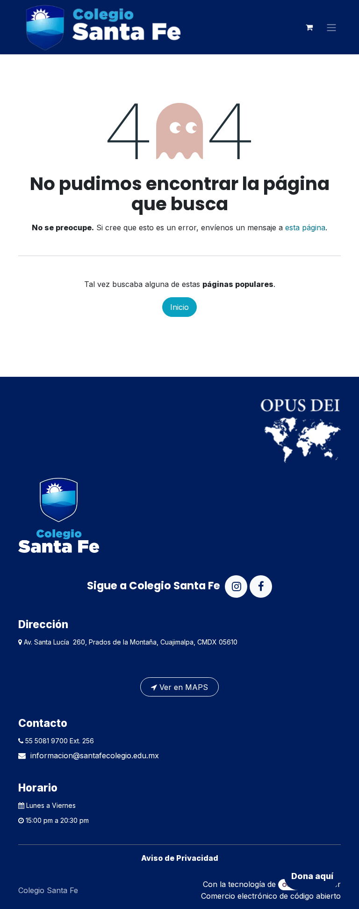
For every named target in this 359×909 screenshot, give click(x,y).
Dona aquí (312, 876)
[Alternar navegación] (331, 27)
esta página (305, 227)
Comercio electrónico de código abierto (271, 896)
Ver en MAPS (182, 687)
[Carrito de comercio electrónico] (309, 27)
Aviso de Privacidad (179, 858)
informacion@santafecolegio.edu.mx (94, 755)
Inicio (179, 307)
